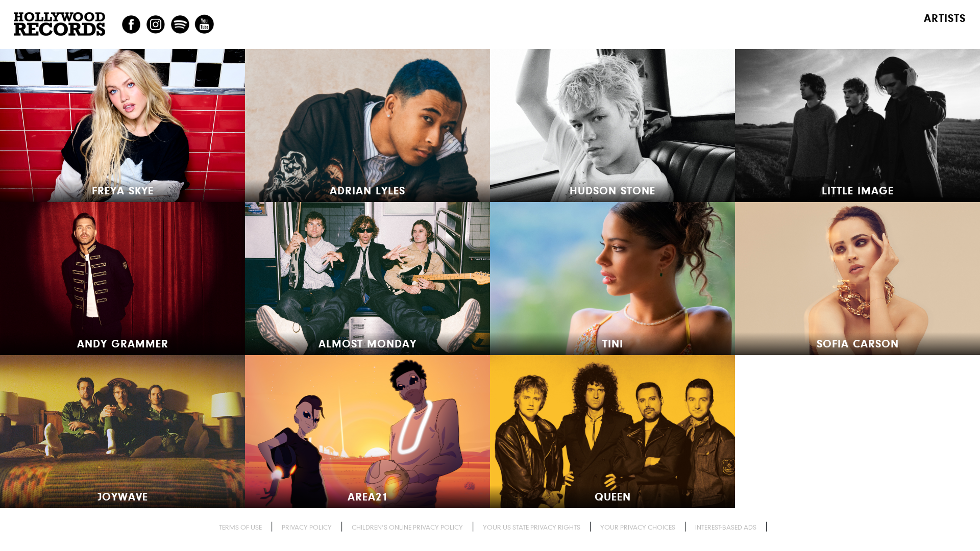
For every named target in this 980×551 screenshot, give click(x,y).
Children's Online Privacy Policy (407, 527)
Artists (945, 18)
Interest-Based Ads (725, 527)
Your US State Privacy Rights (531, 527)
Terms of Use (240, 527)
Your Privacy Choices (637, 527)
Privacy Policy (307, 527)
